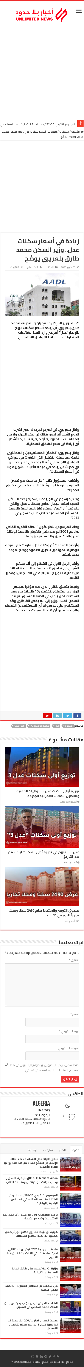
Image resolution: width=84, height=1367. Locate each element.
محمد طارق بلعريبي (39, 726)
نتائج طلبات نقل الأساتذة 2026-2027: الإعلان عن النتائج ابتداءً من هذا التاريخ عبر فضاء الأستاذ (31, 1162)
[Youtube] (37, 1356)
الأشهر (62, 1150)
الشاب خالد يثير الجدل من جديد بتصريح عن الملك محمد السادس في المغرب (31, 1304)
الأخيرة (76, 1150)
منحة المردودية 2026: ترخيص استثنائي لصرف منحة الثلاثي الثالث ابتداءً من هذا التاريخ (32, 1253)
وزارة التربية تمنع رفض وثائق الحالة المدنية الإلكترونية (35, 1270)
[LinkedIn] (41, 1356)
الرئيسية (76, 131)
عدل (57, 726)
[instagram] (32, 1356)
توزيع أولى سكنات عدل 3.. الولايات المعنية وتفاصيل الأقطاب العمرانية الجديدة (47, 793)
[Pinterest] (45, 1356)
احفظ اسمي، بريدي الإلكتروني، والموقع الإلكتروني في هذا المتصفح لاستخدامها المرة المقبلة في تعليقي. (44, 1067)
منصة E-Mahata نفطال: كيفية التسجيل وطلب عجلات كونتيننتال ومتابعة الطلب (31, 1179)
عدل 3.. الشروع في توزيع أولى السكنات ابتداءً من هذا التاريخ (43, 854)
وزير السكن (19, 726)
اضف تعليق (32, 267)
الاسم (74, 1014)
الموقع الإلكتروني (68, 1048)
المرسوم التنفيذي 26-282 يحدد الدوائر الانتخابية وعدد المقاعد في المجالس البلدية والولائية (33, 1199)
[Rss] (57, 1356)
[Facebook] (54, 1356)
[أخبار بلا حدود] (42, 13)
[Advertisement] (42, 69)
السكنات (64, 131)
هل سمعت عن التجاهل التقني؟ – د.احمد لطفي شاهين (31, 1287)
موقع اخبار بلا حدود (61, 1361)
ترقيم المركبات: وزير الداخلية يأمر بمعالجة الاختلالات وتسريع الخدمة (30, 1216)
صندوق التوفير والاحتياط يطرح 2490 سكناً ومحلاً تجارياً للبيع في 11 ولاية (44, 912)
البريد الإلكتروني (69, 1031)
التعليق (74, 960)
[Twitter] (50, 1356)
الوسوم (32, 1150)
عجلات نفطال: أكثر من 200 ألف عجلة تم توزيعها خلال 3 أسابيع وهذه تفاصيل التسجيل (33, 1324)
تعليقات (48, 1150)
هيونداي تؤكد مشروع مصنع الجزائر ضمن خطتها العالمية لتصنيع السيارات (31, 1233)
